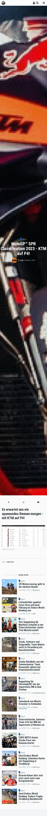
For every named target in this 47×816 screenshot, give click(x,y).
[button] (9, 502)
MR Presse (36, 590)
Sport (24, 239)
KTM (21, 260)
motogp (11, 562)
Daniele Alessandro (39, 692)
